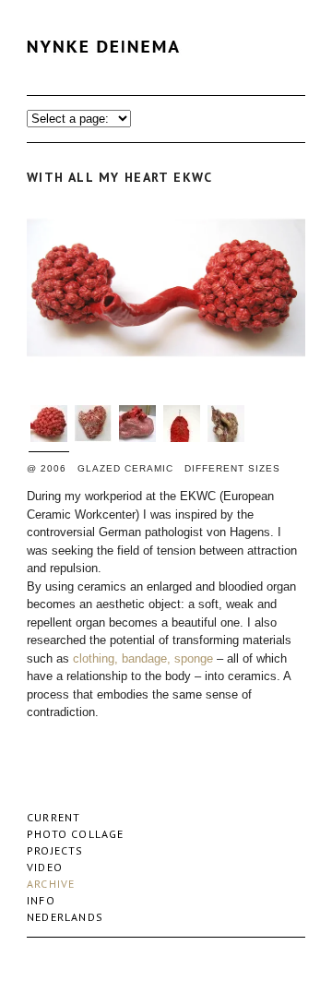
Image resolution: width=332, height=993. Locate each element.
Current (53, 817)
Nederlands (65, 917)
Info (41, 900)
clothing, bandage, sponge (143, 658)
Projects (55, 850)
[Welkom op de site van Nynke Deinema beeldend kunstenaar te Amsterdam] (108, 69)
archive (51, 884)
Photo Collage (76, 834)
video (45, 867)
